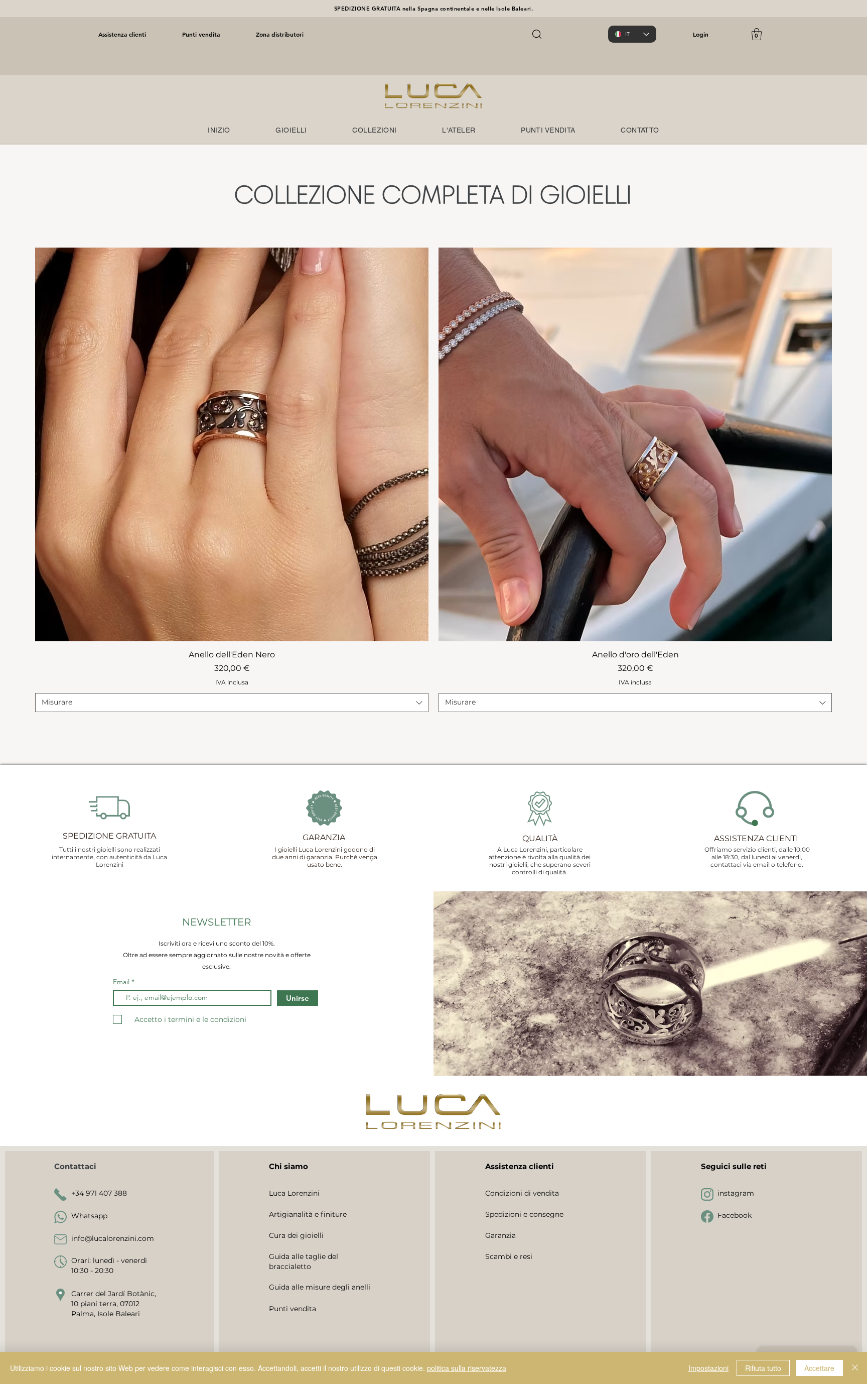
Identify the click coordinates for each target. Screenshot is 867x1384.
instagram (735, 1193)
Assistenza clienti (122, 34)
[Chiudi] (855, 1368)
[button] (757, 34)
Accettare (819, 1368)
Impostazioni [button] (708, 1368)
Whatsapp (89, 1215)
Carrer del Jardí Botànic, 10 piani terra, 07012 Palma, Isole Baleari (113, 1303)
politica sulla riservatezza (466, 1368)
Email (122, 981)
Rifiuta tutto (763, 1368)
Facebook (734, 1215)
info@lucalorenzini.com (112, 1238)
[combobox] (231, 702)
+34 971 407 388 (99, 1193)
